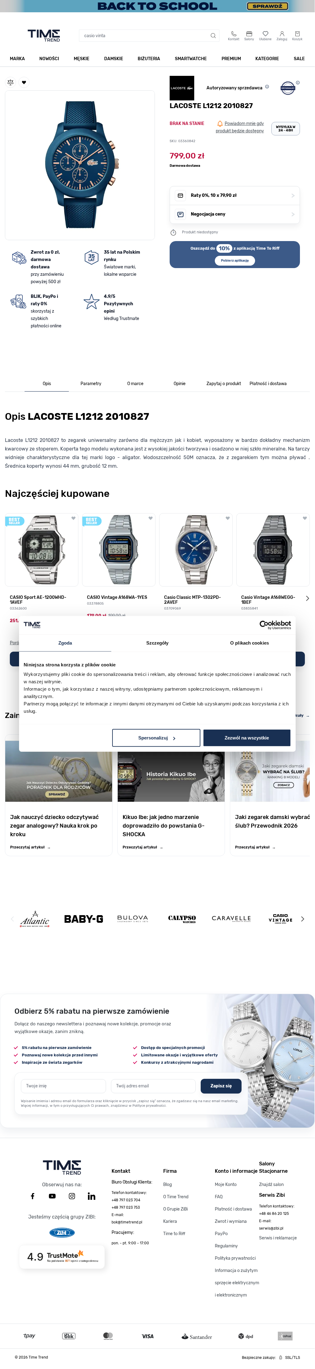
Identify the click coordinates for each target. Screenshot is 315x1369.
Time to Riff (174, 1233)
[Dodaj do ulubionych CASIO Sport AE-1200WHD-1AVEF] (73, 518)
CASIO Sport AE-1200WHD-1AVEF (38, 600)
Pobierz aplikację (235, 261)
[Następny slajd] (307, 598)
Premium (231, 58)
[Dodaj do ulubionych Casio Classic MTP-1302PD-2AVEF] (228, 518)
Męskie (81, 58)
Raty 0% (243, 195)
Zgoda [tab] (65, 642)
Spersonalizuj (153, 737)
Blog (167, 1184)
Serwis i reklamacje (278, 1238)
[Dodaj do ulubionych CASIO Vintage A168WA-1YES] (151, 518)
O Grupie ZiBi (175, 1209)
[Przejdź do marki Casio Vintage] (280, 919)
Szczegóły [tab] (157, 642)
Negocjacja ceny (243, 214)
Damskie (113, 58)
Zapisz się (221, 1086)
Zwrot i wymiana (231, 1221)
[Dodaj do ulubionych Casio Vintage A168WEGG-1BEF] (305, 518)
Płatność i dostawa (233, 1209)
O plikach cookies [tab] (249, 642)
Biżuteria (149, 58)
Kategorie (267, 58)
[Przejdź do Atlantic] (34, 919)
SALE (299, 58)
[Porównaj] (10, 82)
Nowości (49, 58)
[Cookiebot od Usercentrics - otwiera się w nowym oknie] (264, 625)
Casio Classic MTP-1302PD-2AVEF (192, 600)
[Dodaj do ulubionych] (24, 82)
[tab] (47, 384)
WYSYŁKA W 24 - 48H (285, 128)
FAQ (218, 1196)
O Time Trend (175, 1196)
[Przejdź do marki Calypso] (182, 919)
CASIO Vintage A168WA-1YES (117, 597)
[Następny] (302, 918)
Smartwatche (191, 58)
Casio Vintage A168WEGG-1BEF (268, 600)
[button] (80, 164)
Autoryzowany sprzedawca (234, 88)
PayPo (221, 1233)
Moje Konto (226, 1184)
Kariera (170, 1221)
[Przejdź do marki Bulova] (133, 919)
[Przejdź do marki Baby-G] (84, 919)
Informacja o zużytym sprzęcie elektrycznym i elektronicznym (237, 1283)
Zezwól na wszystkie (247, 737)
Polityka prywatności (235, 1258)
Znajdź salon (271, 1184)
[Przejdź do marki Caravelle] (231, 919)
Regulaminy (226, 1246)
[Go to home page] (44, 35)
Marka (17, 58)
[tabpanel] (157, 438)
